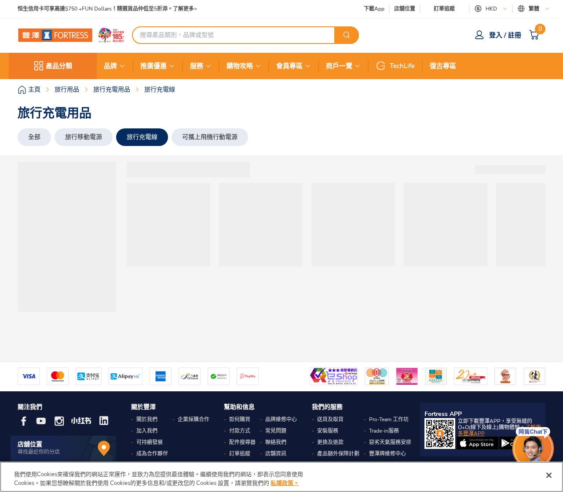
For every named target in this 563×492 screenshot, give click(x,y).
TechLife (402, 66)
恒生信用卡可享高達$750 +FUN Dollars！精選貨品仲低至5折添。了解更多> (107, 9)
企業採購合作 (193, 419)
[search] (346, 35)
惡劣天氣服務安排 (390, 442)
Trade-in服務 (384, 430)
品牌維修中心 (281, 419)
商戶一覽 (339, 66)
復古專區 (443, 66)
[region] (281, 477)
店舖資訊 (275, 453)
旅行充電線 (142, 137)
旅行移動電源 (83, 137)
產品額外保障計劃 (338, 453)
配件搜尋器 (242, 442)
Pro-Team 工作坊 (389, 419)
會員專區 (289, 66)
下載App (374, 8)
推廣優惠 (153, 66)
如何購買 (239, 419)
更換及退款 (330, 442)
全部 (34, 137)
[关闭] (549, 475)
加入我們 (146, 430)
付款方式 (239, 430)
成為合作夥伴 (152, 453)
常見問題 (275, 430)
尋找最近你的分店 (39, 452)
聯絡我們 (275, 442)
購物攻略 (240, 66)
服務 (196, 66)
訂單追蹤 (444, 8)
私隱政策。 (285, 483)
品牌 (110, 66)
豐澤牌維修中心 (387, 453)
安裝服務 (327, 430)
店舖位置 (404, 9)
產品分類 (59, 66)
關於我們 (146, 419)
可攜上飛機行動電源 (210, 137)
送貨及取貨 (330, 419)
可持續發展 (149, 442)
